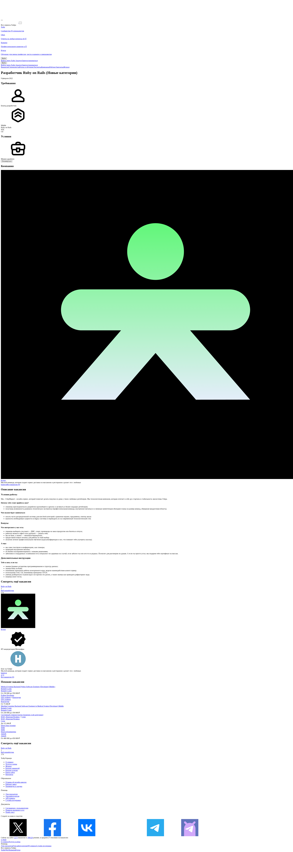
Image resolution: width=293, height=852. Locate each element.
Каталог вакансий (12, 768)
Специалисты (14, 67)
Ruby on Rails (6, 586)
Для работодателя (12, 796)
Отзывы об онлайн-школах (16, 782)
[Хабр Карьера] (10, 23)
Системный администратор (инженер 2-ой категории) (22, 715)
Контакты (9, 774)
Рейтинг (52, 67)
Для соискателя (11, 794)
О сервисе (9, 762)
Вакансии (5, 67)
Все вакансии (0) (13, 485)
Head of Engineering (8, 732)
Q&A (7, 850)
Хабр (3, 850)
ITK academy (6, 697)
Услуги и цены (11, 764)
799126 (30, 838)
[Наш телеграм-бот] (190, 836)
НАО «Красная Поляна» (10, 717)
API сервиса (10, 798)
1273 (16, 838)
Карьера (12, 850)
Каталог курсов (11, 770)
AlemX (3, 734)
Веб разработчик (7, 591)
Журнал (66, 67)
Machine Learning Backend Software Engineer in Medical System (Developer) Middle (32, 706)
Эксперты (37, 67)
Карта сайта (10, 772)
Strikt (3, 728)
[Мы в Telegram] (155, 836)
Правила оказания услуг (14, 810)
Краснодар (16, 697)
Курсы (17, 850)
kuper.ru (4, 485)
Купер (3, 480)
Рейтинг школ (10, 784)
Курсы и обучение (26, 67)
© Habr (3, 840)
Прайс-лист (10, 812)
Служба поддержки (13, 800)
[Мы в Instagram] (121, 836)
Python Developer (7, 695)
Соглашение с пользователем (16, 808)
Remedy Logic (6, 689)
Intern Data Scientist (8, 726)
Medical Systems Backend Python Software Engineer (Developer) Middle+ (28, 687)
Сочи (24, 717)
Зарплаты (59, 67)
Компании (45, 67)
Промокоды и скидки (13, 786)
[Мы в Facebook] (52, 836)
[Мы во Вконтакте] (87, 836)
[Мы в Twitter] (18, 836)
